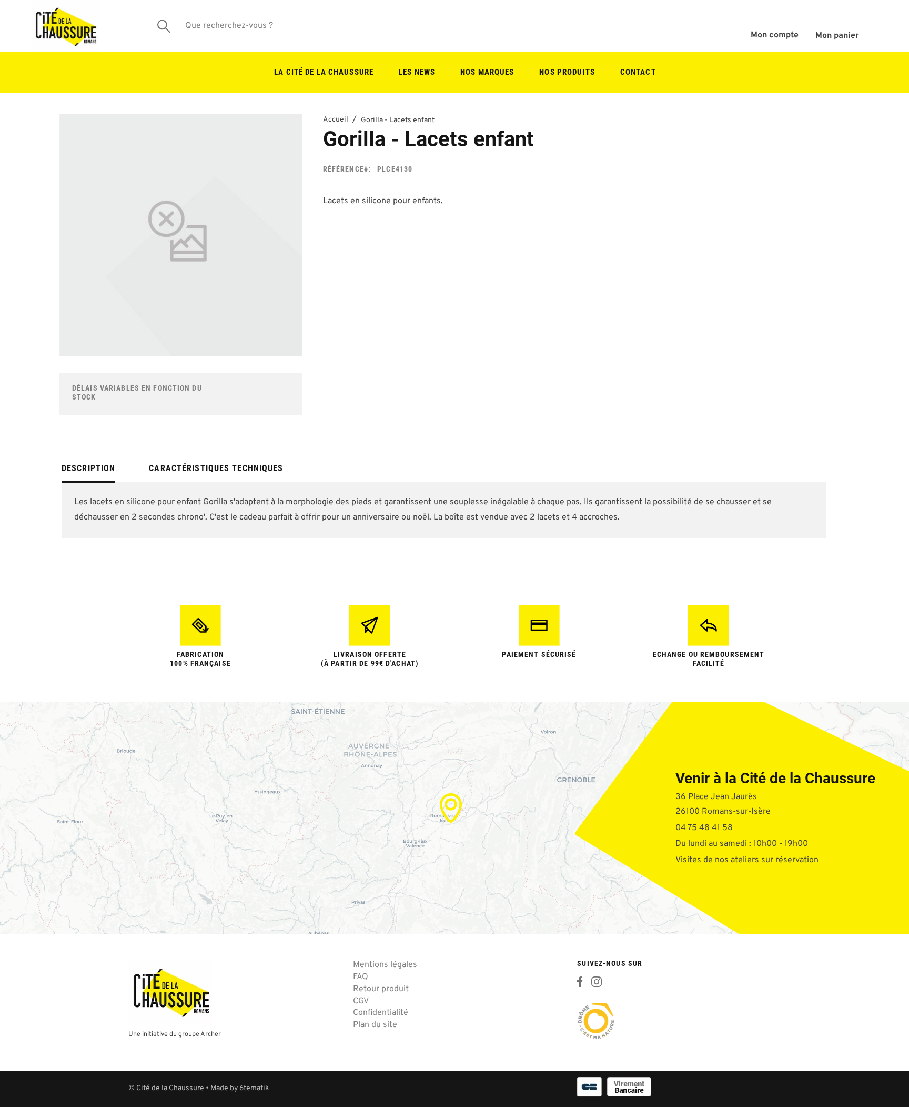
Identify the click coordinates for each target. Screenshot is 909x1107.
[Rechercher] (163, 26)
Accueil (335, 119)
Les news (417, 72)
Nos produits (566, 72)
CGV (361, 1001)
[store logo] (65, 26)
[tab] (88, 472)
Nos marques (487, 72)
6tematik (254, 1088)
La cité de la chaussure (323, 72)
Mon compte (775, 35)
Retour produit (381, 989)
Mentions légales (385, 965)
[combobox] (415, 26)
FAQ (360, 977)
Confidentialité (380, 1013)
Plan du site (375, 1025)
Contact (638, 72)
